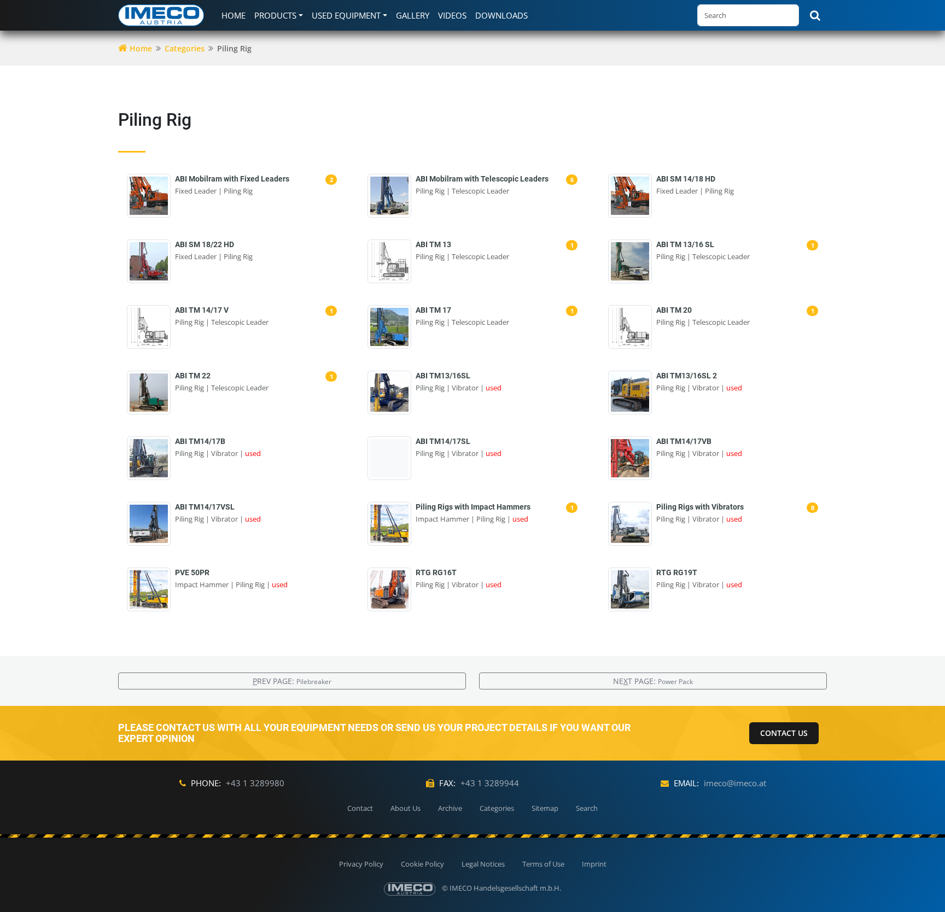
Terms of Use (543, 864)
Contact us (784, 733)
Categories (185, 48)
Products (275, 15)
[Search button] (815, 15)
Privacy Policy (361, 864)
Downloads (501, 15)
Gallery (412, 15)
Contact (360, 808)
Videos (452, 15)
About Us (405, 808)
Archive (450, 808)
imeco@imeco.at (735, 782)
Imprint (594, 864)
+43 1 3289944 (489, 782)
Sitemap (545, 808)
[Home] (163, 15)
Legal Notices (483, 864)
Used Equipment (346, 15)
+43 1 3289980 (255, 782)
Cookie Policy (422, 864)
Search (587, 808)
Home (233, 15)
